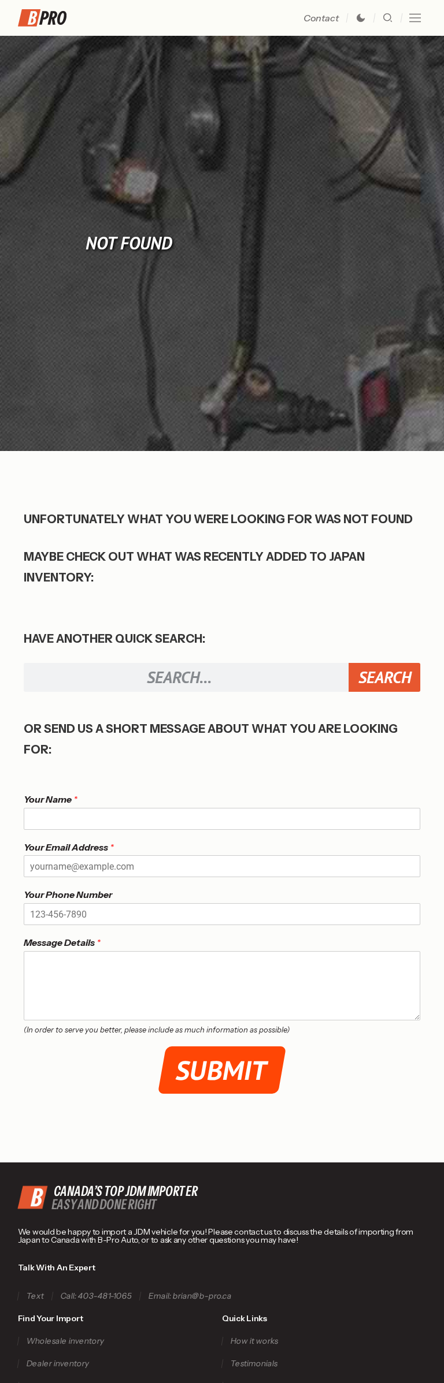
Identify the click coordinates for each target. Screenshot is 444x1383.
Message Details (62, 942)
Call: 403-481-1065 (96, 1296)
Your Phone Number (68, 894)
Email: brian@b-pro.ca (189, 1296)
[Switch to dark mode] (361, 17)
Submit (222, 1070)
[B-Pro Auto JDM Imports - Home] (47, 17)
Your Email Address (69, 847)
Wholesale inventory (65, 1341)
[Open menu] (415, 18)
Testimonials (254, 1363)
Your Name (50, 799)
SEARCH (384, 677)
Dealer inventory (57, 1363)
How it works (254, 1341)
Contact (321, 18)
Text (35, 1296)
